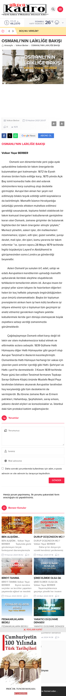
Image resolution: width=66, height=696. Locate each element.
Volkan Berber (22, 45)
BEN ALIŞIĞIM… (11, 536)
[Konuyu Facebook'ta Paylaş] (4, 135)
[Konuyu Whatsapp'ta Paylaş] (15, 135)
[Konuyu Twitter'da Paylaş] (9, 135)
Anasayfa (8, 45)
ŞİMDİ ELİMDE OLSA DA (47, 578)
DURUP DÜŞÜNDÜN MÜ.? (49, 536)
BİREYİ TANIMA (10, 578)
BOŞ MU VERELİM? (28, 31)
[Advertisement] (33, 101)
